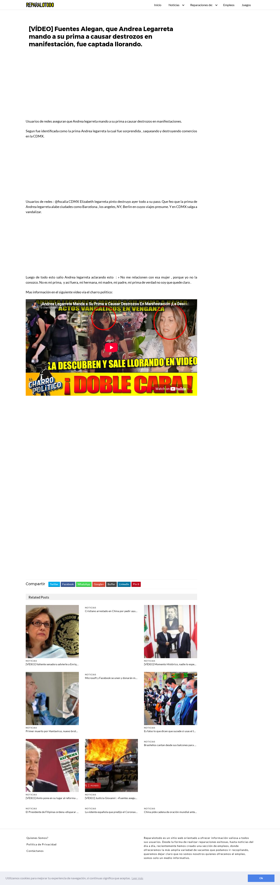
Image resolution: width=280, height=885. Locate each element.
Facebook (68, 584)
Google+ (99, 584)
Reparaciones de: (201, 5)
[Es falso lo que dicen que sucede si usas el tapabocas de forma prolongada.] (170, 698)
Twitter (54, 584)
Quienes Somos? (37, 837)
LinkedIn (124, 584)
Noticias (174, 5)
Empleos (228, 5)
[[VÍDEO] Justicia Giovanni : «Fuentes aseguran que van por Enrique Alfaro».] (111, 765)
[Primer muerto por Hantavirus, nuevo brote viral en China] (52, 698)
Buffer (111, 584)
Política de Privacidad (41, 844)
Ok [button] (261, 878)
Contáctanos (35, 850)
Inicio (157, 5)
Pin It (136, 584)
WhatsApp (84, 584)
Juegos (246, 5)
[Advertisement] (111, 89)
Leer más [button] (137, 878)
